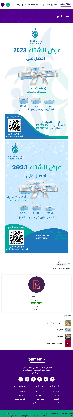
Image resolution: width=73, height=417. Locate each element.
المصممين (46, 4)
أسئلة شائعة (22, 402)
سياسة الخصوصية (25, 413)
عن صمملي (22, 391)
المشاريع (54, 4)
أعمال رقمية (36, 413)
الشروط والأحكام (21, 395)
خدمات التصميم (30, 4)
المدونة (38, 4)
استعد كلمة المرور (38, 402)
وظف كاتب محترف (20, 399)
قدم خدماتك (40, 391)
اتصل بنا (56, 402)
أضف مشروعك (39, 395)
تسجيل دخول (40, 399)
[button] (36, 284)
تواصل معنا (19, 4)
